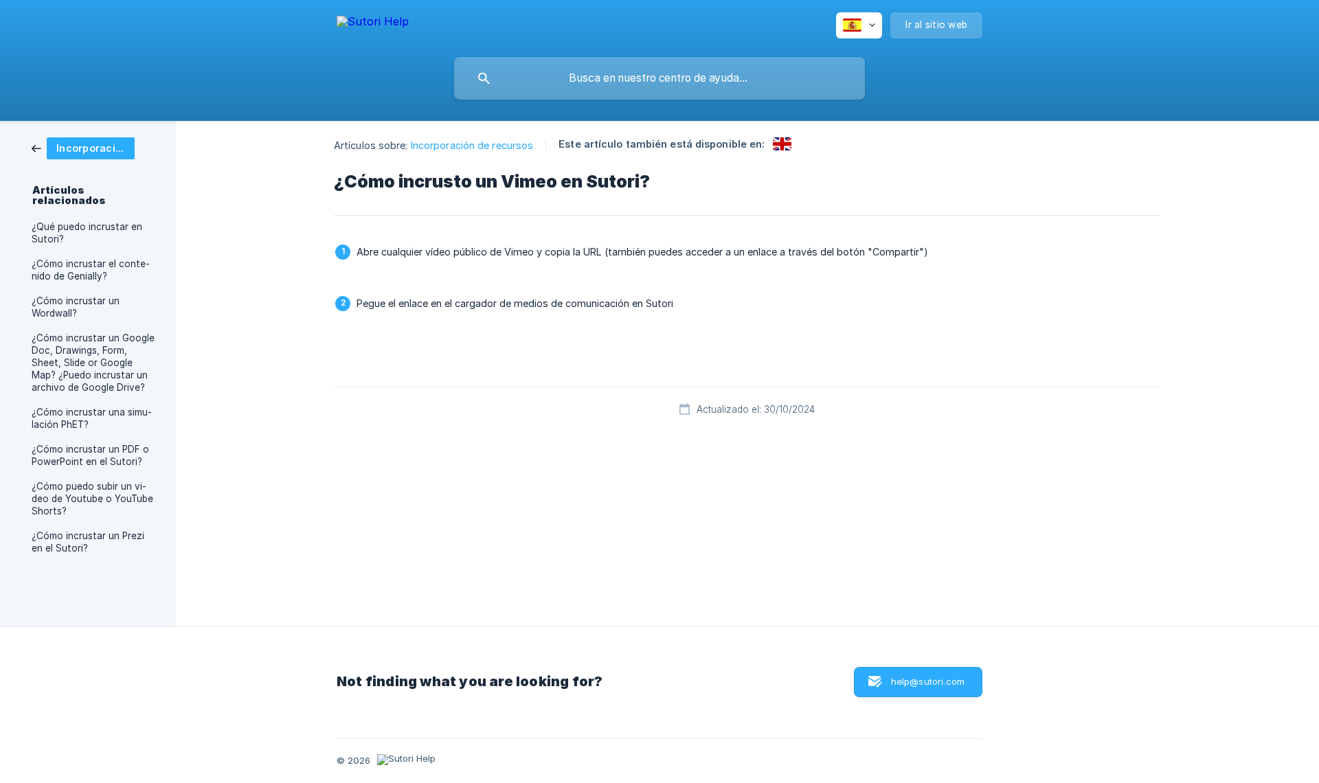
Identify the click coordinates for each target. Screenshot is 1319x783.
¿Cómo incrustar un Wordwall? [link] (76, 307)
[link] (83, 147)
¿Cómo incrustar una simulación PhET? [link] (92, 418)
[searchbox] (659, 78)
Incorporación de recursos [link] (472, 145)
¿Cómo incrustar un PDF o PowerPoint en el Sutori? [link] (90, 455)
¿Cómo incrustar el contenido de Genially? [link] (91, 270)
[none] (373, 23)
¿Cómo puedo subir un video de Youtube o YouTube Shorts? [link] (92, 499)
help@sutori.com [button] (928, 681)
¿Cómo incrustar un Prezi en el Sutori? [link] (88, 542)
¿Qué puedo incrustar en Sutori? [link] (87, 233)
